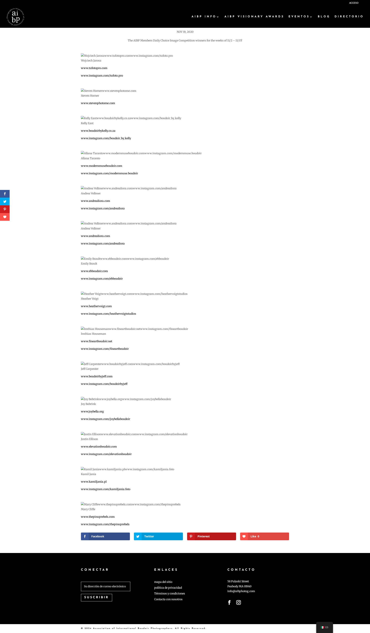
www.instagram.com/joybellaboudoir (105, 419)
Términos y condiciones (169, 593)
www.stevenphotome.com (98, 103)
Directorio (349, 16)
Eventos (299, 16)
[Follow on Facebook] (229, 603)
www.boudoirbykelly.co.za (98, 130)
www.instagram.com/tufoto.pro (102, 75)
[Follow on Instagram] (238, 603)
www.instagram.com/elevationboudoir (106, 454)
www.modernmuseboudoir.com (101, 166)
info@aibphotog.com (241, 591)
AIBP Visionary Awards (254, 16)
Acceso (353, 3)
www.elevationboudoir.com (99, 446)
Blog (324, 16)
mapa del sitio (163, 582)
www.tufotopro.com (94, 68)
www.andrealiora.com (95, 201)
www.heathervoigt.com (96, 306)
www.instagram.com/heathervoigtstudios (108, 313)
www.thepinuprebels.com (98, 516)
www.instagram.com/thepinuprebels (105, 524)
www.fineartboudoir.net (96, 341)
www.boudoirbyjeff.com (97, 376)
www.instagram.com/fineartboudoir (105, 349)
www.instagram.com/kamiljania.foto (105, 489)
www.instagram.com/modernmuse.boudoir (109, 173)
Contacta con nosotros (168, 599)
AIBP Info (204, 16)
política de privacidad (168, 587)
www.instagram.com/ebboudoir (102, 278)
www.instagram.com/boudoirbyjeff (104, 384)
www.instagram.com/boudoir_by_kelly (106, 138)
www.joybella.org (92, 411)
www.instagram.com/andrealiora (103, 208)
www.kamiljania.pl (94, 481)
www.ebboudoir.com (94, 271)
